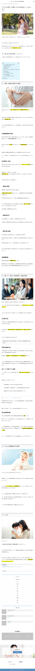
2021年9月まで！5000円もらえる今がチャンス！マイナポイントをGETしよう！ (12, 566)
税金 (17, 600)
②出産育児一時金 (6, 67)
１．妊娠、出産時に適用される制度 (8, 64)
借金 (17, 588)
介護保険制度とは (5, 565)
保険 (17, 586)
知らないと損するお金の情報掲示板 (17, 1)
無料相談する (17, 652)
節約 (17, 602)
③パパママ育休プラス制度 (8, 73)
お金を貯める (17, 579)
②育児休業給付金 (6, 72)
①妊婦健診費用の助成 (7, 65)
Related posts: (4, 78)
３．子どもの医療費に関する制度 (8, 75)
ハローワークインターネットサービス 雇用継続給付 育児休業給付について (13, 397)
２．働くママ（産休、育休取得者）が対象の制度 (10, 69)
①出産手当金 (5, 70)
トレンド (17, 581)
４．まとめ (4, 77)
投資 (17, 593)
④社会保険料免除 (6, 74)
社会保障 (17, 597)
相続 (17, 595)
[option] (7, 636)
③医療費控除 (5, 68)
